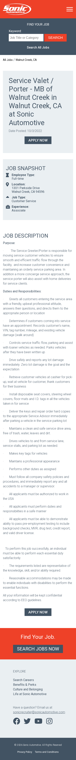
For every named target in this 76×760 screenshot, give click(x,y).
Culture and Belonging (28, 689)
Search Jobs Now (38, 649)
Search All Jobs (38, 47)
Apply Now (38, 140)
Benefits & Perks (24, 685)
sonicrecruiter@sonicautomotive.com (38, 712)
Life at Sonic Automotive (30, 694)
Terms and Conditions (47, 752)
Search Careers (23, 680)
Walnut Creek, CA (26, 59)
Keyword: (15, 31)
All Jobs (8, 59)
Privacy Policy (24, 752)
